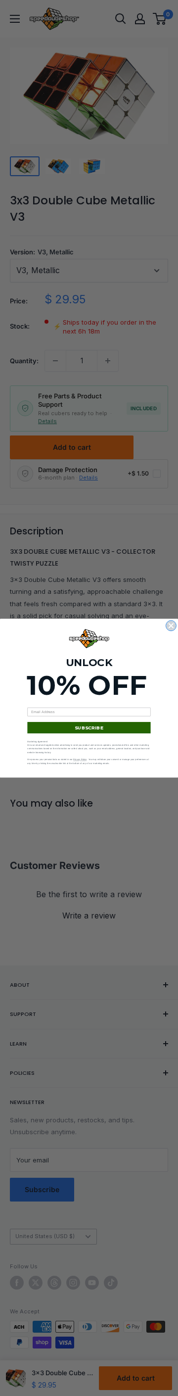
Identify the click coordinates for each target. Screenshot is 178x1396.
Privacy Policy (80, 759)
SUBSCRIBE (89, 727)
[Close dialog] (171, 626)
